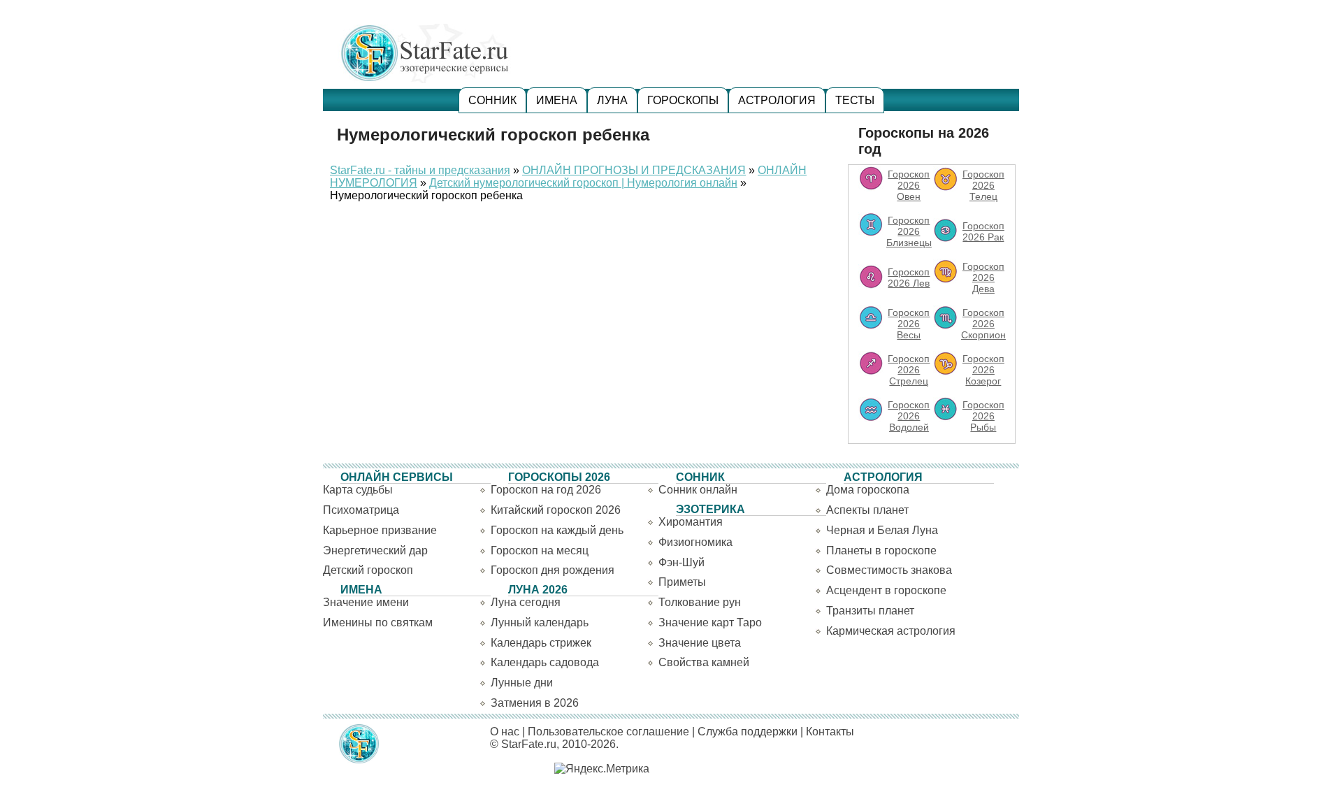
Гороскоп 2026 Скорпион (983, 323)
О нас (504, 731)
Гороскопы (683, 100)
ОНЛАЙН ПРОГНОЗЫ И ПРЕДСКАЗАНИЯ (634, 170)
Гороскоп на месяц (540, 550)
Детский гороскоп (368, 570)
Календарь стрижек (541, 643)
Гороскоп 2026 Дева (983, 277)
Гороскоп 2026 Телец (983, 185)
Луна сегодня (526, 602)
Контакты (830, 731)
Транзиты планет (870, 611)
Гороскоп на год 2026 (546, 490)
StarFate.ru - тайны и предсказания (420, 170)
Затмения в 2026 (535, 703)
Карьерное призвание (380, 530)
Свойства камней (703, 662)
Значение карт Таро (710, 622)
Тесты (854, 100)
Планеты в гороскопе (881, 550)
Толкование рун (699, 602)
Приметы (682, 582)
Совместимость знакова (889, 570)
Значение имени (366, 602)
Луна (612, 100)
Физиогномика (695, 542)
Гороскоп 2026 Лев (909, 277)
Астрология (777, 100)
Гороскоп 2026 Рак (983, 231)
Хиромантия (690, 522)
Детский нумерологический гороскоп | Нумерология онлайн (583, 183)
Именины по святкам (378, 622)
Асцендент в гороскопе (886, 590)
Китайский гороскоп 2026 (556, 510)
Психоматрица (361, 510)
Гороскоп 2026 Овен (909, 185)
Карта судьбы (358, 490)
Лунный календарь (540, 622)
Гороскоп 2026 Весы (909, 323)
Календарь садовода (545, 662)
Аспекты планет (867, 510)
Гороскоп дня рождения (552, 570)
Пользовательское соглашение (608, 731)
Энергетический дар (375, 550)
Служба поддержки (748, 731)
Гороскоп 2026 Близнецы (909, 231)
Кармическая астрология (890, 631)
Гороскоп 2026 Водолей (909, 416)
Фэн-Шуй (681, 562)
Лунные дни (522, 683)
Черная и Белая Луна (882, 530)
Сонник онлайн (697, 490)
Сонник (492, 100)
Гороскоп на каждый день (557, 530)
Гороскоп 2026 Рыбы (983, 416)
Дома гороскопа (867, 490)
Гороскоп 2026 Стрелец (909, 370)
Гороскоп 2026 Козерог (983, 370)
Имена (556, 100)
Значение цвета (699, 643)
